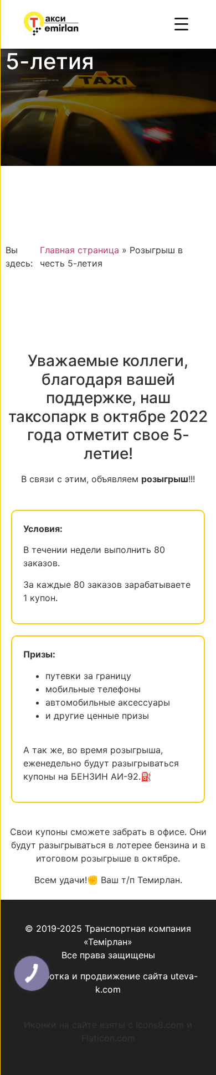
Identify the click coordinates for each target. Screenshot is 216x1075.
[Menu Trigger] (181, 23)
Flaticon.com (108, 1037)
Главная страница (79, 249)
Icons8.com (160, 1024)
